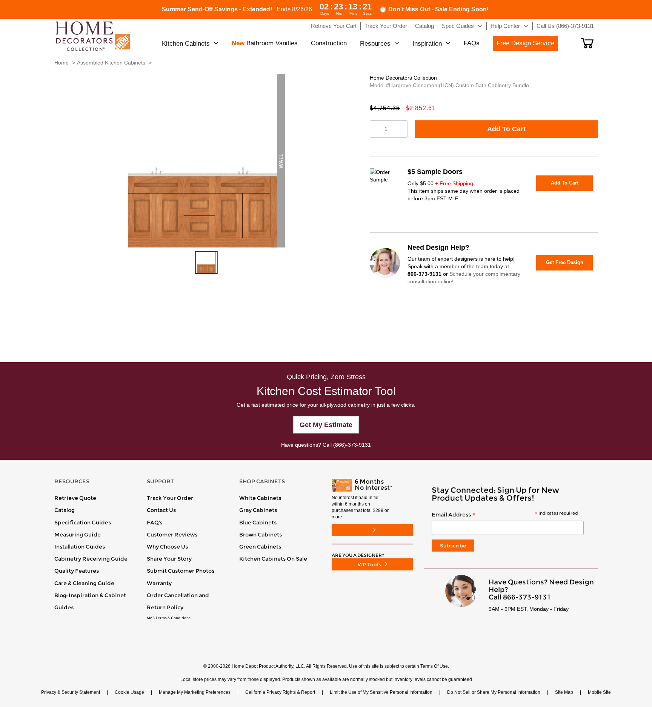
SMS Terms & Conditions (169, 618)
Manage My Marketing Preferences (195, 692)
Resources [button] (375, 43)
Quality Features (76, 570)
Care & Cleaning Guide (84, 583)
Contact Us (161, 510)
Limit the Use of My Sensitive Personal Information (381, 692)
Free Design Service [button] (525, 43)
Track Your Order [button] (385, 26)
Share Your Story (169, 558)
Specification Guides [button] (82, 522)
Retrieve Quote (75, 498)
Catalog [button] (424, 26)
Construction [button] (329, 43)
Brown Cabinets (260, 534)
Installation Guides (79, 546)
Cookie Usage (129, 692)
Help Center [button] (505, 26)
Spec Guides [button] (458, 26)
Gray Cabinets (258, 510)
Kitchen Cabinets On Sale (273, 558)
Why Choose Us (167, 546)
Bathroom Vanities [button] (265, 43)
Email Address (505, 514)
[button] (587, 43)
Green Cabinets (260, 546)
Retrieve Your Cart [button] (334, 26)
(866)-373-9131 (352, 445)
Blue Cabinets (258, 522)
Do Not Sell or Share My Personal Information (493, 692)
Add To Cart (506, 129)
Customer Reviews (172, 534)
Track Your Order (170, 498)
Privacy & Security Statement (70, 692)
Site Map (564, 692)
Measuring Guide (77, 534)
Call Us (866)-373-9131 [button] (565, 26)
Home (61, 63)
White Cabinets (260, 498)
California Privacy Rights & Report (280, 692)
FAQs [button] (472, 43)
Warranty (159, 583)
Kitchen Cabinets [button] (186, 43)
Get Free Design (564, 262)
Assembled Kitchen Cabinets (111, 63)
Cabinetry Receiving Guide (91, 558)
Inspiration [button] (427, 43)
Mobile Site (599, 692)
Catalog (64, 510)
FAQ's (154, 522)
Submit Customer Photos (180, 570)
